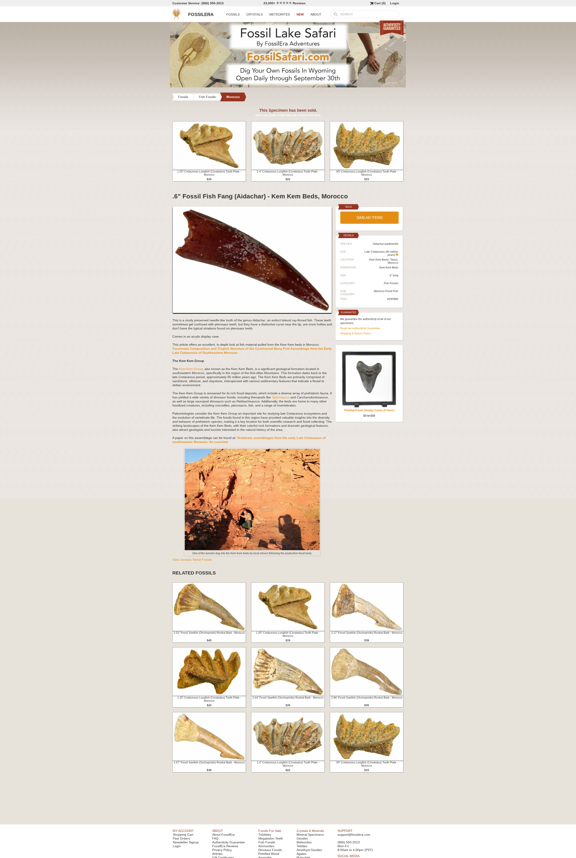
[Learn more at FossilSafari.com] (288, 86)
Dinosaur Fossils (270, 850)
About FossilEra (223, 834)
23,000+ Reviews (284, 3)
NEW (300, 14)
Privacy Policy (222, 850)
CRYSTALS (254, 14)
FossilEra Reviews (225, 846)
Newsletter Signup (186, 842)
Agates (301, 854)
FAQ (215, 838)
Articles (217, 854)
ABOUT (315, 14)
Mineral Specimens (310, 834)
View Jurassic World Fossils (192, 559)
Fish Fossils (391, 283)
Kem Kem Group (191, 369)
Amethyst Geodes (309, 850)
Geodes (302, 838)
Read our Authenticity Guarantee (360, 328)
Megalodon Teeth (270, 838)
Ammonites (266, 846)
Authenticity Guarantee (228, 842)
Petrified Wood (268, 854)
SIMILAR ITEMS (369, 218)
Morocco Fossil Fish (386, 291)
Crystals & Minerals (310, 831)
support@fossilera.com (354, 834)
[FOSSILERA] (176, 18)
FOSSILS (233, 14)
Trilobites (264, 834)
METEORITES (279, 14)
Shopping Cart (183, 834)
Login (394, 3)
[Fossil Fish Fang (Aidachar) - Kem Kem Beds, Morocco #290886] (252, 312)
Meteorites (304, 842)
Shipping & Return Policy (355, 333)
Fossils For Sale (269, 831)
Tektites (302, 846)
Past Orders (181, 838)
